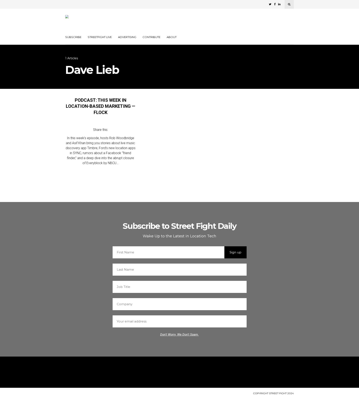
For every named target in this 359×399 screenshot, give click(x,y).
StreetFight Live (100, 37)
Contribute (151, 37)
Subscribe (73, 37)
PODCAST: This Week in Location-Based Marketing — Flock (100, 106)
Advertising (127, 37)
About (172, 37)
